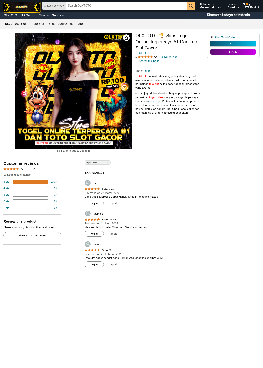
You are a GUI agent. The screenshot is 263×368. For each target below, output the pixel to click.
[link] (212, 37)
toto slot (154, 83)
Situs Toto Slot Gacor (52, 15)
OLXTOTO (10, 15)
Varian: (140, 70)
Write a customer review (32, 235)
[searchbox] (126, 5)
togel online (156, 97)
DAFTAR (233, 43)
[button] (126, 37)
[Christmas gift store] (224, 15)
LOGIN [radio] (233, 51)
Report (113, 203)
